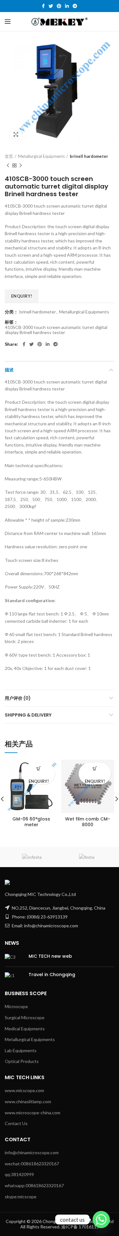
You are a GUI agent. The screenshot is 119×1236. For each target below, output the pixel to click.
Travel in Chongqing (52, 974)
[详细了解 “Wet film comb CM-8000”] (95, 768)
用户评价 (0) (18, 698)
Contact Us (16, 1123)
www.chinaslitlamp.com (28, 1101)
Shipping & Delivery (28, 715)
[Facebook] (43, 6)
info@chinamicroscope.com (32, 1152)
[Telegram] (75, 6)
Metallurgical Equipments (41, 156)
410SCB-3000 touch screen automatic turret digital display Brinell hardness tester (56, 330)
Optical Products (22, 1061)
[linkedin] (67, 6)
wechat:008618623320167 (32, 1163)
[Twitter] (51, 6)
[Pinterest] (59, 6)
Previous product (8, 165)
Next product (20, 165)
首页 (9, 156)
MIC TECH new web (50, 956)
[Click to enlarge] (16, 134)
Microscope (16, 1006)
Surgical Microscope (24, 1017)
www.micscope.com (24, 1090)
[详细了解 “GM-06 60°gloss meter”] (38, 768)
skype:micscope (20, 1196)
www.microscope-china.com (32, 1112)
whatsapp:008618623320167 (34, 1185)
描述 (9, 370)
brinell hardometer (89, 156)
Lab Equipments (20, 1050)
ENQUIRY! (21, 296)
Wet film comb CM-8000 (87, 821)
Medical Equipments (25, 1028)
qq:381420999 (19, 1174)
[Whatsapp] (101, 1219)
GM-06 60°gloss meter (31, 821)
